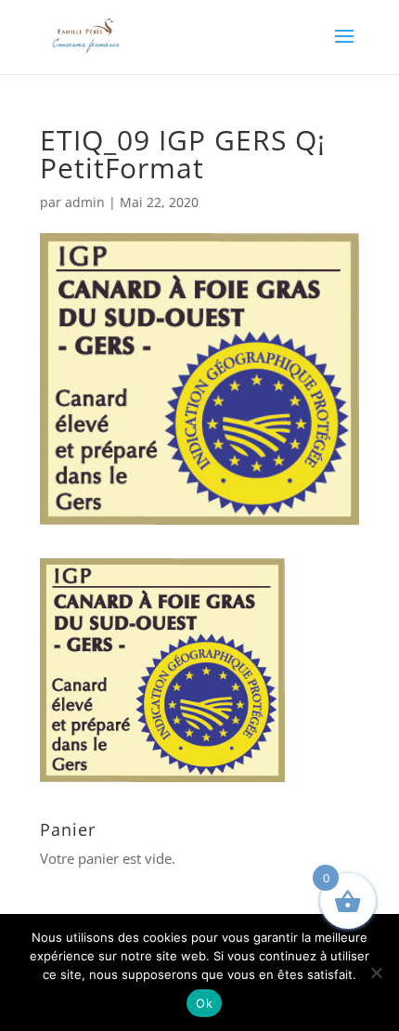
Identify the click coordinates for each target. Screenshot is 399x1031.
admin (85, 202)
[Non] (376, 972)
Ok (204, 1003)
